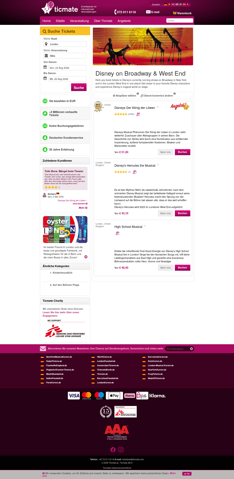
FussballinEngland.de (56, 365)
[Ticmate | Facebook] (113, 449)
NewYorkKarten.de (157, 369)
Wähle (50, 38)
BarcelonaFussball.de (107, 378)
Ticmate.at (113, 462)
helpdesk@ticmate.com (133, 459)
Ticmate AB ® (126, 462)
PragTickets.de (155, 373)
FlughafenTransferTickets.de (60, 369)
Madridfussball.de (55, 373)
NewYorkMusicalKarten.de (59, 356)
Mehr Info (165, 152)
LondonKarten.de (105, 382)
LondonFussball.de (106, 361)
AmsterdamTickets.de (108, 365)
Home (46, 20)
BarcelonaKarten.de (158, 356)
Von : (50, 62)
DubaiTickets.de (54, 361)
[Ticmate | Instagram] (121, 449)
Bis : (50, 73)
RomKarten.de (155, 361)
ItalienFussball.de (54, 378)
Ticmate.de (102, 373)
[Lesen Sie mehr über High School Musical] (143, 233)
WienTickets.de (104, 356)
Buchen (182, 152)
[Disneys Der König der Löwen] (180, 107)
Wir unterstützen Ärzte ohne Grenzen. (63, 312)
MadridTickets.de (156, 378)
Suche (79, 87)
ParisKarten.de (53, 382)
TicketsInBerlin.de (106, 369)
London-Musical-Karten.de (161, 365)
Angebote (124, 20)
